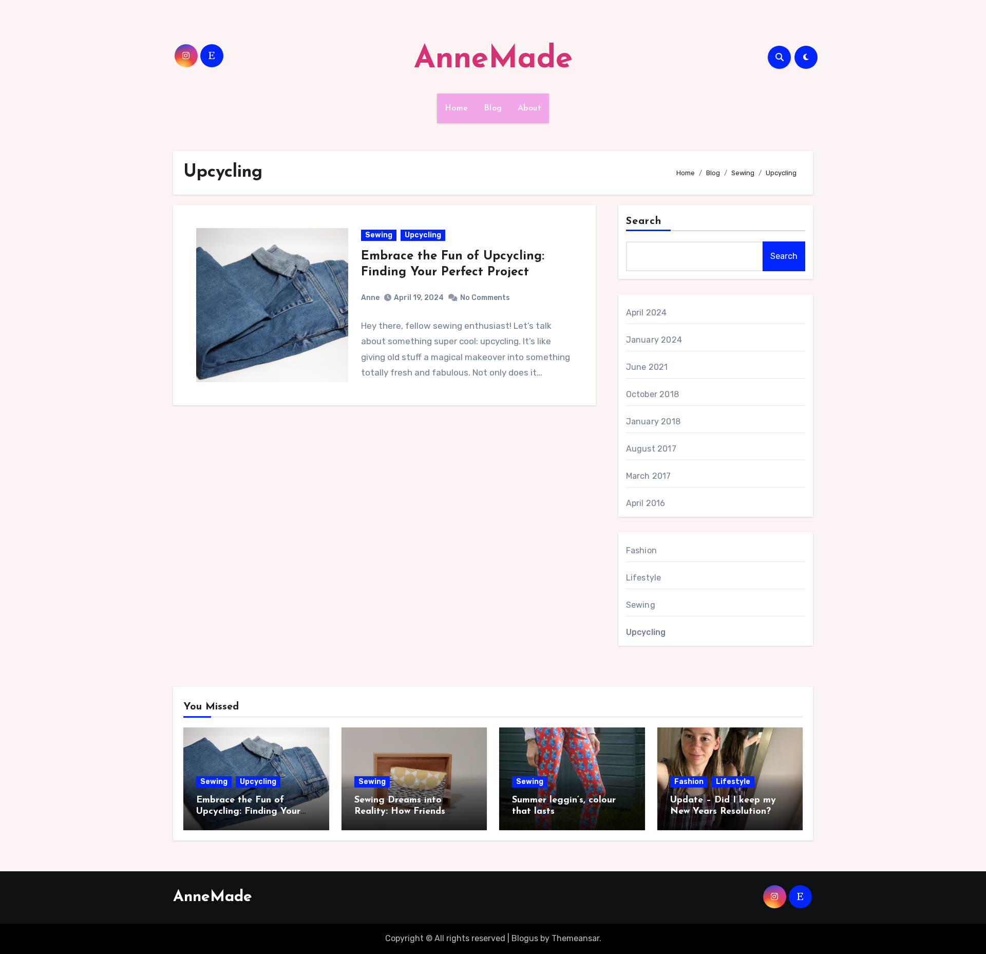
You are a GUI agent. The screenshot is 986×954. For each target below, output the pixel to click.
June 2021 (647, 367)
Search (644, 221)
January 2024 (654, 340)
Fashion (641, 550)
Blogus (524, 938)
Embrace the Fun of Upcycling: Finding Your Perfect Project (248, 811)
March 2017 (648, 476)
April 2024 (646, 312)
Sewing (378, 235)
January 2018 (653, 421)
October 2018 (652, 394)
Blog (493, 108)
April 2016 (646, 503)
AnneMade (493, 59)
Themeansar (575, 938)
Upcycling (423, 235)
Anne (370, 297)
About (530, 108)
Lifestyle (643, 578)
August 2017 (651, 449)
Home (456, 108)
